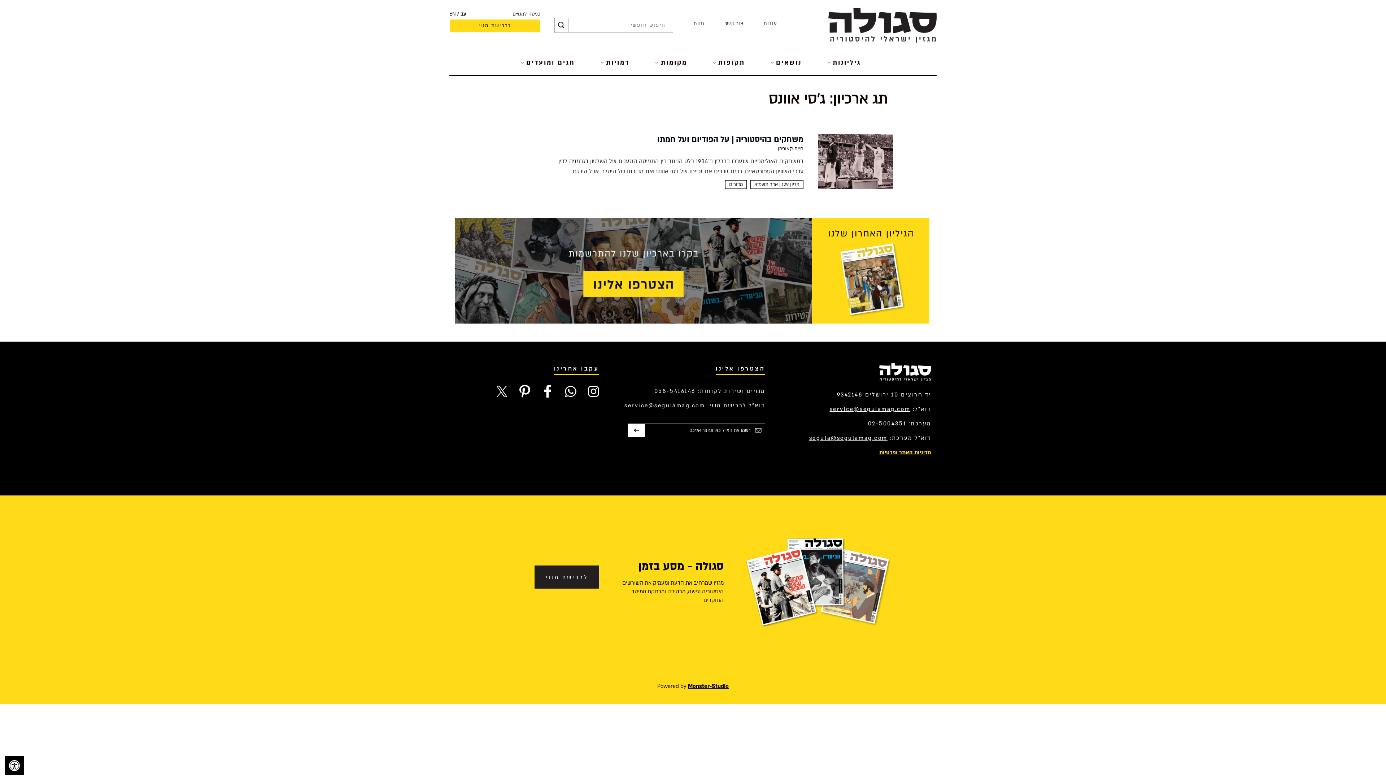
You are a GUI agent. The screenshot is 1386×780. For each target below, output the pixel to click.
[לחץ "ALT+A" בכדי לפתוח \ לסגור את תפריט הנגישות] (14, 765)
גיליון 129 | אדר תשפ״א (776, 184)
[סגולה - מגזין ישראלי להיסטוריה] (882, 25)
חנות (698, 23)
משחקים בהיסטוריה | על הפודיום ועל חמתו (730, 139)
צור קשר (733, 23)
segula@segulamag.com (848, 438)
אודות (770, 23)
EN (452, 14)
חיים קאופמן (790, 149)
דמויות (617, 62)
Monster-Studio (708, 686)
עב (463, 14)
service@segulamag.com (870, 409)
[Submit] (561, 25)
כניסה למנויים (526, 14)
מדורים (736, 184)
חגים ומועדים (550, 62)
